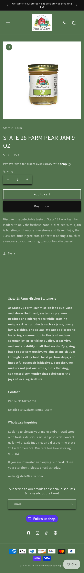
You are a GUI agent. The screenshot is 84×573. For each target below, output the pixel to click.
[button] (8, 22)
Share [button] (11, 253)
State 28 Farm (35, 565)
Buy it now (42, 206)
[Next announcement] (76, 5)
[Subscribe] (71, 504)
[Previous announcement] (7, 5)
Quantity (8, 171)
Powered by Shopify (53, 565)
